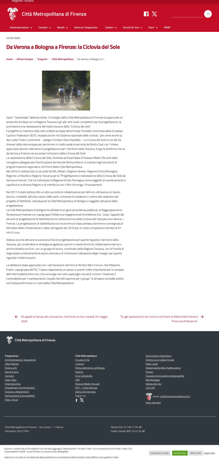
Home (9, 59)
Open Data (10, 380)
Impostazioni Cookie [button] (160, 453)
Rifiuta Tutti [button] (195, 453)
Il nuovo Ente (82, 360)
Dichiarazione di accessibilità (20, 396)
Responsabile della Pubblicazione (163, 368)
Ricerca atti (11, 368)
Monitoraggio (153, 380)
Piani (151, 27)
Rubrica (79, 372)
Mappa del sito (153, 384)
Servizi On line (131, 27)
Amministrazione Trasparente (20, 360)
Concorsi (9, 376)
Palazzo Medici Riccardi (87, 384)
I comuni (79, 364)
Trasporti (42, 59)
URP (77, 380)
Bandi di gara (12, 372)
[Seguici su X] (154, 14)
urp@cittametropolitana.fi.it (175, 396)
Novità (60, 27)
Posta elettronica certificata (90, 368)
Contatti (42, 27)
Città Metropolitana (62, 59)
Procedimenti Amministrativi (20, 388)
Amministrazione (19, 27)
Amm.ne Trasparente (85, 27)
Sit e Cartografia (83, 376)
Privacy (149, 372)
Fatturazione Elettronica (158, 356)
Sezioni (109, 27)
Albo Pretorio (12, 364)
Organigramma (13, 384)
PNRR (167, 27)
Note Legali (152, 364)
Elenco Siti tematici (85, 392)
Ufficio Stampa (25, 59)
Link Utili (150, 388)
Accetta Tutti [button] (180, 453)
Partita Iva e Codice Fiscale (160, 360)
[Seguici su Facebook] (146, 14)
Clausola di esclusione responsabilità (165, 376)
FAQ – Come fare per (86, 388)
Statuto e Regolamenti (17, 392)
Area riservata (153, 402)
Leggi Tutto (209, 453)
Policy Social (11, 400)
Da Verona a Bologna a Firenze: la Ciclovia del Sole (63, 46)
